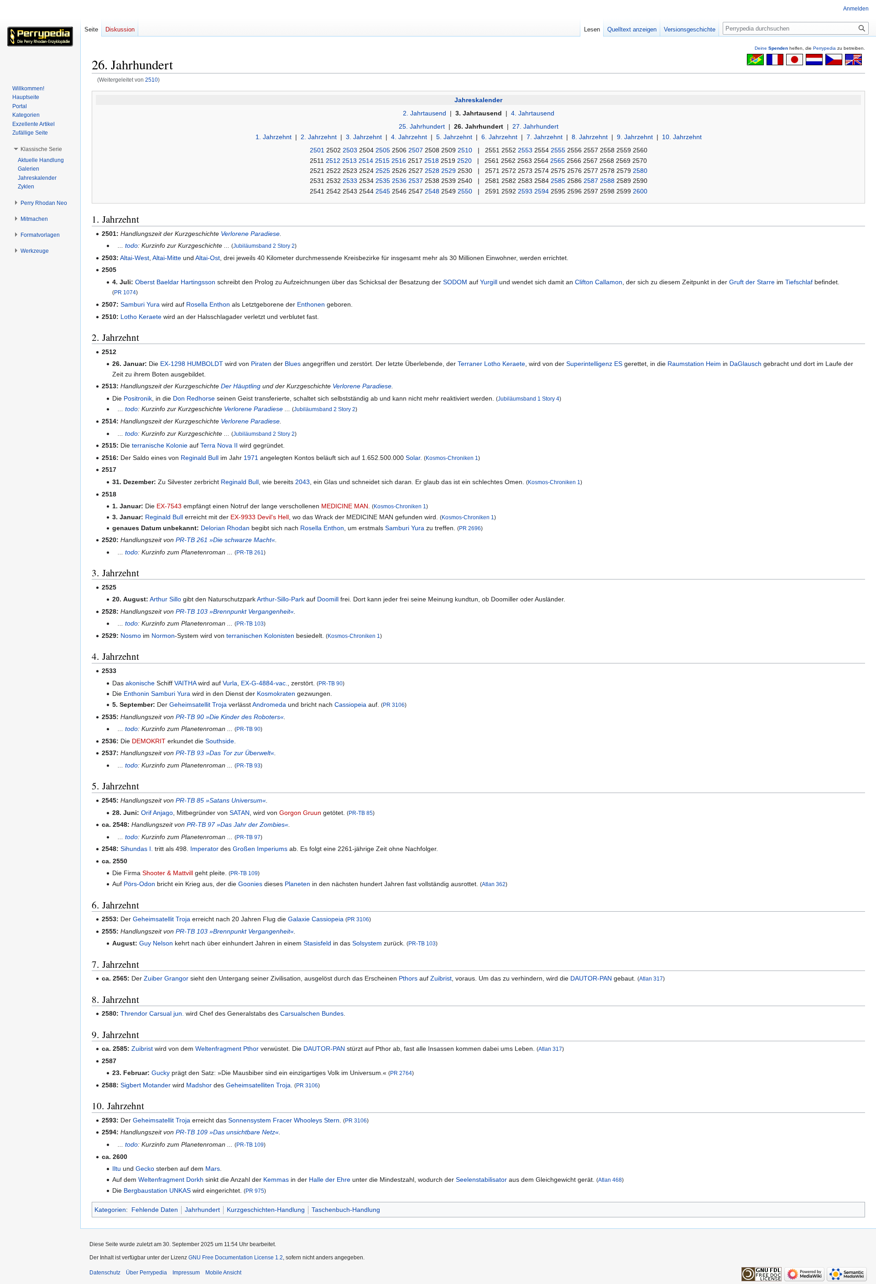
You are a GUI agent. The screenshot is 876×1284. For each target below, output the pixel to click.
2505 (382, 150)
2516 (398, 160)
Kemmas (276, 1179)
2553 (525, 150)
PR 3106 (394, 705)
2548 (432, 191)
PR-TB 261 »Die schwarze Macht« (225, 539)
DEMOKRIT (149, 741)
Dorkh (194, 1179)
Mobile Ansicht (223, 1272)
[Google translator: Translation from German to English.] (853, 59)
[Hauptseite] (40, 36)
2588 (607, 180)
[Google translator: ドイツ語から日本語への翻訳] (794, 59)
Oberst (145, 282)
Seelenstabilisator (481, 1179)
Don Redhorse (194, 398)
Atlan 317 (651, 978)
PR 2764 (401, 1073)
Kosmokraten (276, 693)
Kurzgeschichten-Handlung (266, 1209)
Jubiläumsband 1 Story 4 (528, 399)
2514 (366, 160)
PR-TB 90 (330, 683)
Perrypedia (824, 48)
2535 (382, 180)
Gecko (145, 1168)
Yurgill (488, 282)
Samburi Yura (140, 304)
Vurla (230, 683)
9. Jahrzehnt (635, 137)
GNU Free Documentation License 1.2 (235, 1257)
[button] (41, 149)
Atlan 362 (494, 884)
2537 (415, 180)
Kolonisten (279, 635)
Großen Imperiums (260, 848)
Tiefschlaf (799, 282)
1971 (251, 457)
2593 (525, 191)
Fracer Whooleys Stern (306, 1120)
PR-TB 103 (250, 623)
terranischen (244, 635)
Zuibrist (441, 978)
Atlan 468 (610, 1180)
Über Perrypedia (146, 1272)
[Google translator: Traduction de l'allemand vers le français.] (774, 59)
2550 (465, 191)
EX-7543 (169, 506)
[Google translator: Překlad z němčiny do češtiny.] (833, 59)
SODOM (455, 282)
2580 (640, 170)
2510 (151, 80)
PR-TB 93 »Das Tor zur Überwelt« (225, 753)
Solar (413, 457)
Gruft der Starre (752, 282)
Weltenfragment (218, 1048)
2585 (558, 180)
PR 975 (254, 1191)
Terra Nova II (219, 445)
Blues (293, 363)
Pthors (408, 978)
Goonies (250, 883)
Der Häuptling (241, 386)
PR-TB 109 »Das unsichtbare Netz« (227, 1132)
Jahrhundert (202, 1209)
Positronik (138, 398)
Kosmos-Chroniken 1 (452, 458)
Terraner (470, 363)
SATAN (239, 812)
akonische (140, 683)
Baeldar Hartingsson (185, 282)
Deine (771, 48)
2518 (431, 160)
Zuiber (153, 978)
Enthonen (311, 304)
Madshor (199, 1085)
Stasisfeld (317, 943)
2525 (382, 170)
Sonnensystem (249, 1120)
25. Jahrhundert (422, 126)
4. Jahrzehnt (409, 137)
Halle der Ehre (329, 1179)
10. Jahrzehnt (682, 137)
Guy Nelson (156, 943)
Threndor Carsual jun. (152, 1013)
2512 (333, 160)
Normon (163, 635)
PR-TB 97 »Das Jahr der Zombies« (237, 824)
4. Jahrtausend (532, 113)
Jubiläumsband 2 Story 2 (264, 246)
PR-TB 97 (248, 837)
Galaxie (299, 919)
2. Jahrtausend (424, 113)
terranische (148, 445)
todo (131, 245)
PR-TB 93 (248, 765)
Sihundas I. (136, 848)
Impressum (186, 1272)
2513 (349, 160)
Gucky (160, 1072)
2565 (557, 160)
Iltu (116, 1168)
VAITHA (185, 683)
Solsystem (367, 943)
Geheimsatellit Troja (198, 704)
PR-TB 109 (244, 873)
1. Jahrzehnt (274, 137)
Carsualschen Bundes (312, 1013)
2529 (448, 170)
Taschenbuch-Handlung (346, 1209)
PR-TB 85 (361, 813)
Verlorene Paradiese (250, 233)
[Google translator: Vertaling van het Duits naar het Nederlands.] (814, 59)
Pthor (251, 1048)
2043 (302, 481)
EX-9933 (243, 517)
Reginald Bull (200, 457)
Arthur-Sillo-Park (280, 599)
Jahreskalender (478, 100)
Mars (212, 1168)
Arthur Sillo (165, 599)
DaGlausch (745, 363)
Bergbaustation (145, 1190)
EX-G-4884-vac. (264, 683)
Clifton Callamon (598, 282)
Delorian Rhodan (225, 528)
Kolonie (177, 445)
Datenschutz (104, 1272)
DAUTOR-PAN (591, 978)
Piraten (261, 363)
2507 (415, 150)
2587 (591, 180)
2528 (432, 170)
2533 (350, 180)
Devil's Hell (273, 517)
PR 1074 (125, 292)
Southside (219, 741)
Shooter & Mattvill (167, 873)
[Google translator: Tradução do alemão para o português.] (755, 59)
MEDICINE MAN (344, 506)
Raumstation (685, 363)
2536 (399, 180)
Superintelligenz (589, 363)
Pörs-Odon (139, 883)
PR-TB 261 (250, 552)
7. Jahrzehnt (545, 137)
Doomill (328, 599)
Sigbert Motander (145, 1085)
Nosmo (130, 635)
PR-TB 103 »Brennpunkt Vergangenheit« (235, 611)
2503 (350, 150)
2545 (382, 191)
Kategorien (110, 1209)
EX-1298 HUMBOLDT (191, 363)
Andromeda (269, 704)
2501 (317, 150)
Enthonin (136, 693)
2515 (382, 160)
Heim (713, 363)
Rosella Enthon (208, 304)
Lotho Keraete (141, 316)
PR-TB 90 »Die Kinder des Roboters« (230, 716)
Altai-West (134, 257)
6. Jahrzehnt (499, 137)
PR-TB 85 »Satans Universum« (221, 800)
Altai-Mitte (166, 257)
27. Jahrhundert (535, 126)
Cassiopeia (350, 704)
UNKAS (180, 1190)
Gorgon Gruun (300, 812)
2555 (558, 150)
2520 (464, 160)
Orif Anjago (157, 812)
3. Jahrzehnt (364, 137)
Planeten (297, 883)
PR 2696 (470, 528)
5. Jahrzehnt (454, 137)
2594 (541, 191)
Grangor (176, 978)
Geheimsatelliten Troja (258, 1085)
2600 (640, 191)
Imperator (204, 848)
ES (618, 363)
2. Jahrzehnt (319, 137)
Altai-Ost (207, 257)
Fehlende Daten (154, 1209)
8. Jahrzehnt (590, 137)
